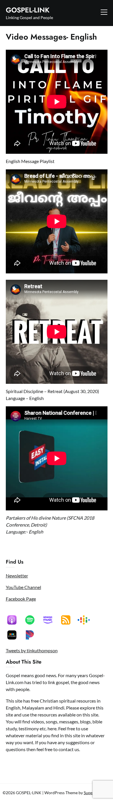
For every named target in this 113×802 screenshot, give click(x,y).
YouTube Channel (23, 587)
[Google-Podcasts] (87, 620)
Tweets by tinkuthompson (32, 650)
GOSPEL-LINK (28, 9)
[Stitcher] (15, 635)
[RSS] (69, 620)
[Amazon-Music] (51, 620)
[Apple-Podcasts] (15, 620)
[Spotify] (33, 620)
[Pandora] (33, 635)
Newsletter (17, 575)
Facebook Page (21, 598)
